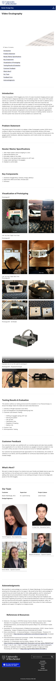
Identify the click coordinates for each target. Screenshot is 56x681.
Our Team (6, 74)
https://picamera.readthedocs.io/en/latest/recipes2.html (30, 634)
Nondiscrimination (42, 663)
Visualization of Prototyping (11, 62)
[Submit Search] (52, 656)
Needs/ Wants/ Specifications (12, 56)
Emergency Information (42, 670)
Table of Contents (9, 47)
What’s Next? (7, 71)
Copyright (43, 668)
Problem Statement (9, 54)
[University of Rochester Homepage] (9, 3)
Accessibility (42, 661)
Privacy (42, 666)
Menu (53, 8)
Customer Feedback (9, 68)
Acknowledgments (9, 80)
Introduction (7, 51)
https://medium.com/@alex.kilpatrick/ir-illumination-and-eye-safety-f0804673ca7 (28, 643)
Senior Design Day (7, 8)
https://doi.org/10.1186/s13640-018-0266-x (33, 649)
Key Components (8, 59)
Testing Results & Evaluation (11, 65)
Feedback (43, 664)
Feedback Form (7, 77)
